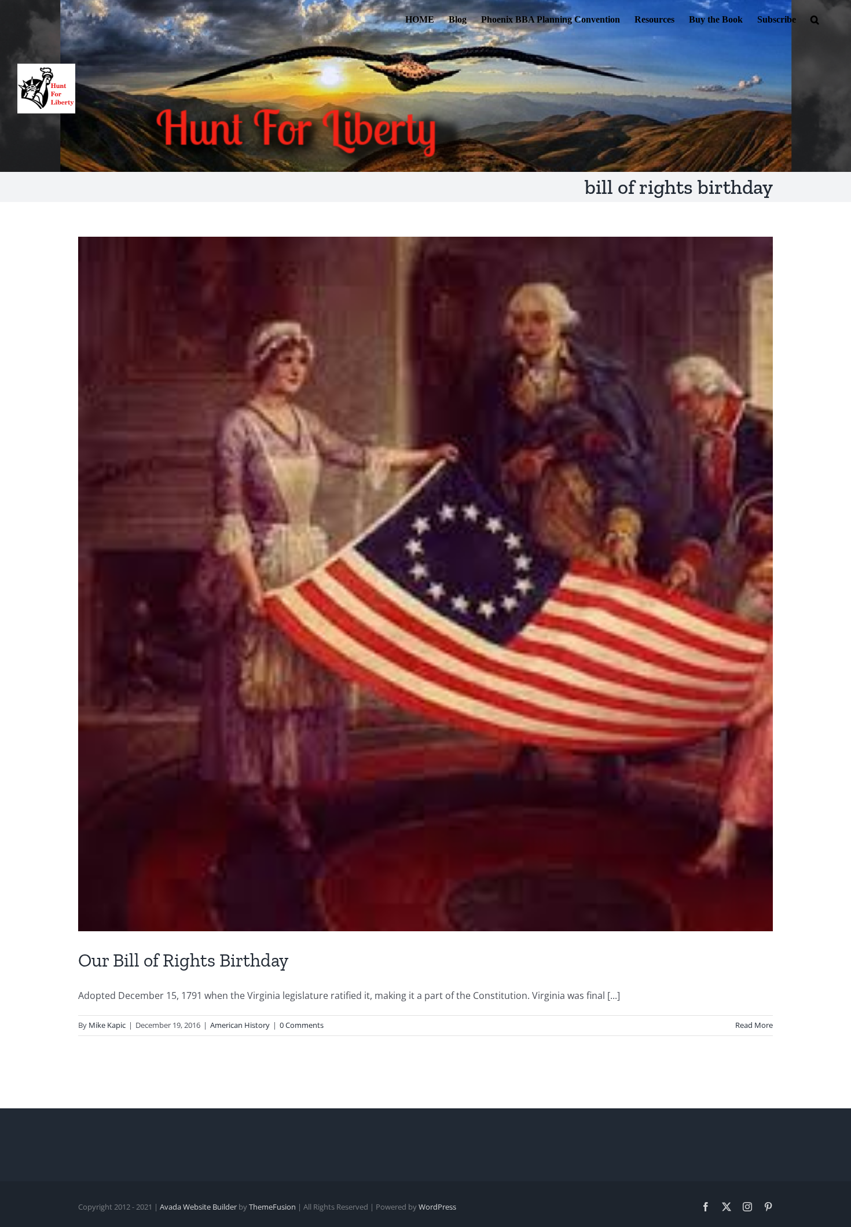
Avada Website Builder (198, 1207)
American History (240, 1025)
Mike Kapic (107, 1025)
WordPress (437, 1207)
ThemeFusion (272, 1207)
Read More (754, 1025)
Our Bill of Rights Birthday (183, 960)
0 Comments (302, 1025)
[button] (814, 18)
